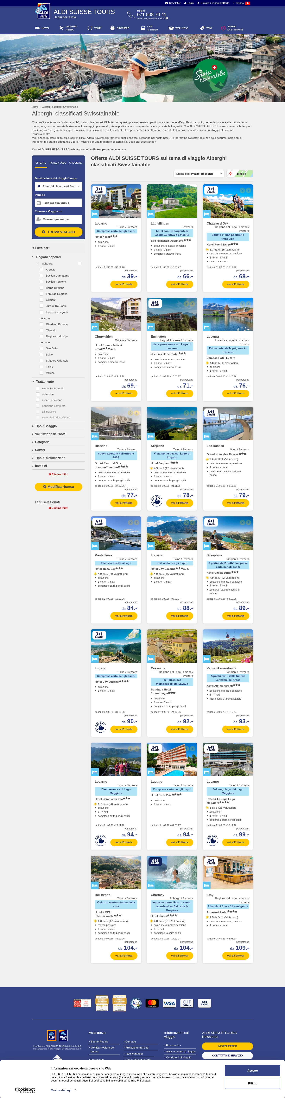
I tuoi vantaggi (134, 1053)
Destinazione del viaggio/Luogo (56, 178)
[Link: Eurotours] (57, 1059)
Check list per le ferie (138, 1059)
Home (35, 107)
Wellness (181, 28)
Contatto (130, 1041)
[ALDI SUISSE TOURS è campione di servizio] (102, 1003)
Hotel (45, 28)
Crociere (123, 28)
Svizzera (47, 263)
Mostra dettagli (61, 1090)
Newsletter (174, 3)
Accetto (252, 1070)
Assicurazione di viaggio (181, 1051)
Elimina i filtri (59, 474)
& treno (152, 28)
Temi (209, 28)
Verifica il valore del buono (102, 1049)
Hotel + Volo (57, 162)
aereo (71, 28)
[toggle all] (79, 263)
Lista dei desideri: (214, 3)
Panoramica (173, 1045)
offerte (40, 162)
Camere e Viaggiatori (48, 211)
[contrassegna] (136, 190)
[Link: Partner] (52, 1035)
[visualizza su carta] (130, 190)
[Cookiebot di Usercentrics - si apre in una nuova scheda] (25, 1090)
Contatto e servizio (227, 1055)
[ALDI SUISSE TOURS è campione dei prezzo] (120, 1003)
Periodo (40, 194)
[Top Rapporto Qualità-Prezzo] (82, 1003)
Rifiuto (252, 1083)
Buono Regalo (99, 1041)
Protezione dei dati (136, 1047)
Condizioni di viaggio (178, 1057)
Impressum (97, 1059)
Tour (97, 28)
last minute (235, 28)
